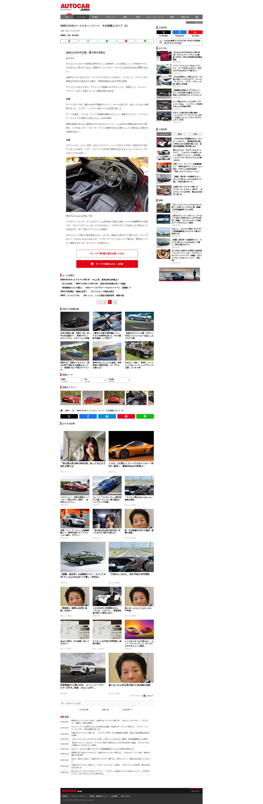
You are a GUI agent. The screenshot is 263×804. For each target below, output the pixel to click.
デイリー (164, 134)
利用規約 (65, 796)
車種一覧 (185, 17)
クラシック (110, 17)
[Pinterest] (126, 41)
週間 (179, 134)
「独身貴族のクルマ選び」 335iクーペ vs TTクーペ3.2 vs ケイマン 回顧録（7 (95, 287)
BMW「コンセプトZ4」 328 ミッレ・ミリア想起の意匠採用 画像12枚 (92, 295)
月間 (195, 134)
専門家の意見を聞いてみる (111, 253)
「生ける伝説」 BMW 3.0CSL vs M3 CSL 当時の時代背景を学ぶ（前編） (93, 283)
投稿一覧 (105, 709)
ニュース (81, 17)
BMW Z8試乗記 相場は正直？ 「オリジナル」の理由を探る (87, 291)
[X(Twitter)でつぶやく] (69, 41)
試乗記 (95, 17)
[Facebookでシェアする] (88, 41)
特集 (138, 17)
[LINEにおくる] (145, 41)
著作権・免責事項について (99, 796)
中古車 (75, 35)
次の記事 (126, 709)
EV (67, 17)
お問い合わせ (125, 796)
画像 (125, 17)
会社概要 (114, 796)
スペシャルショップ (155, 17)
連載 (172, 17)
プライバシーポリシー (78, 796)
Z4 (69, 35)
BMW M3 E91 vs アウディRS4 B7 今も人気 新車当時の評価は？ (89, 279)
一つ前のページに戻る (72, 703)
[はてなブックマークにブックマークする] (107, 41)
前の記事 (85, 709)
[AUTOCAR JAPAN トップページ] (61, 410)
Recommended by (136, 695)
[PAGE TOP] (196, 790)
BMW (63, 35)
